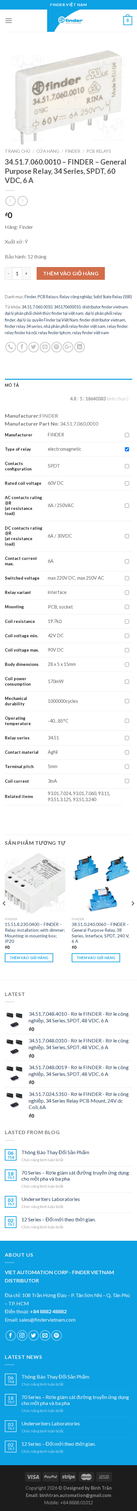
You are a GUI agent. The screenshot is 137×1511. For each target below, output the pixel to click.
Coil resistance (20, 621)
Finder (72, 151)
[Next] (132, 915)
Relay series (17, 737)
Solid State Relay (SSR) (112, 296)
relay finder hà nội (21, 332)
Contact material (22, 752)
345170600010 (67, 306)
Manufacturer (18, 434)
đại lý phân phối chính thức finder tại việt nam (44, 313)
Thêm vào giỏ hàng (70, 273)
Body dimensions (22, 664)
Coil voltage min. (21, 635)
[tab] (68, 385)
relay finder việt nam (90, 332)
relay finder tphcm (54, 332)
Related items (19, 796)
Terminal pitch (19, 766)
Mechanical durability (16, 701)
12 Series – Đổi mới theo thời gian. (58, 1219)
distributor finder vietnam (105, 306)
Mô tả (12, 385)
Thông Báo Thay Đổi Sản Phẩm (55, 1152)
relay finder (117, 326)
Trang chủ (17, 151)
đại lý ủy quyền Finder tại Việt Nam (47, 319)
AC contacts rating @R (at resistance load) (23, 505)
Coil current (17, 781)
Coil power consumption (18, 681)
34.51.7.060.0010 (37, 306)
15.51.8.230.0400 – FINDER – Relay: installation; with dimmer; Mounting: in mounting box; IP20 (35, 933)
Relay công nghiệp (76, 296)
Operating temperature (18, 721)
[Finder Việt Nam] (68, 21)
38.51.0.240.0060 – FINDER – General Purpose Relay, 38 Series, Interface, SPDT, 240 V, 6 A (100, 933)
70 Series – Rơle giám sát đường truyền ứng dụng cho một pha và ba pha (75, 1175)
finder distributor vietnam (102, 319)
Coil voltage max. (22, 650)
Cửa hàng (47, 151)
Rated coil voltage (23, 483)
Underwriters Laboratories (50, 1199)
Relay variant (18, 592)
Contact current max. (21, 561)
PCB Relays (98, 151)
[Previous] (4, 915)
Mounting (14, 606)
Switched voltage (22, 578)
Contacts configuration (18, 466)
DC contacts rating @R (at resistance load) (23, 536)
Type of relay (18, 449)
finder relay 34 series (23, 326)
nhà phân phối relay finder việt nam (74, 326)
